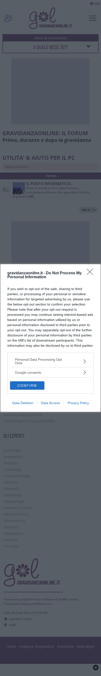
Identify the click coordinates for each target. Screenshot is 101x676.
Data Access (50, 403)
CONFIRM (27, 385)
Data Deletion (22, 403)
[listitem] (50, 361)
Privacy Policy (78, 403)
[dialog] (50, 338)
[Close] (91, 273)
